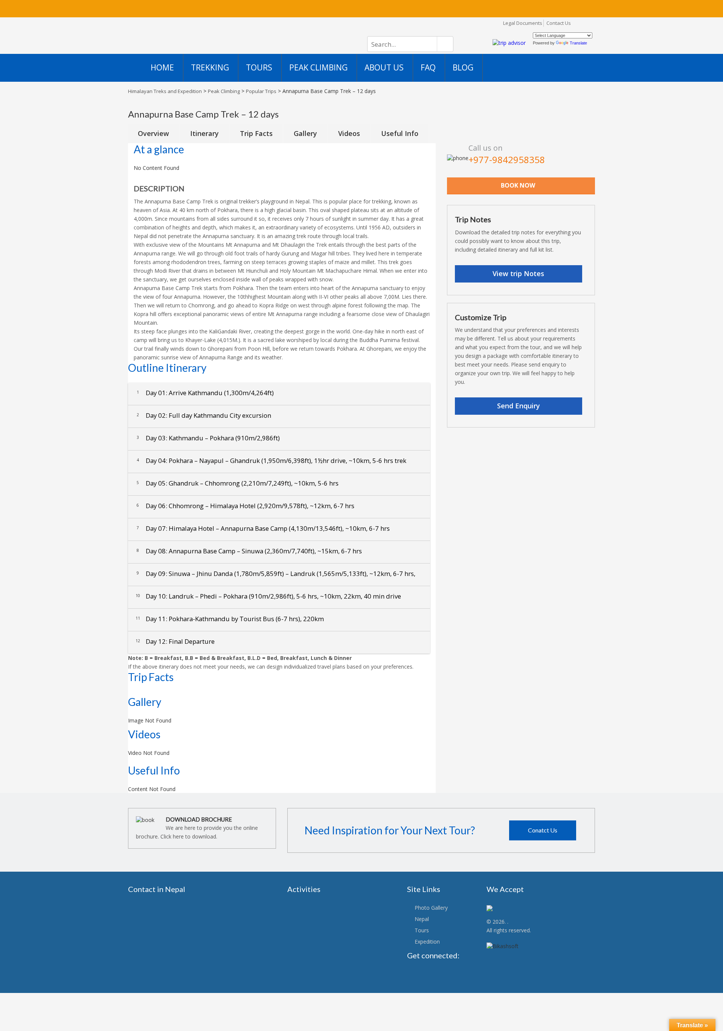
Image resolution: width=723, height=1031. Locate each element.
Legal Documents (522, 23)
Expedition (427, 941)
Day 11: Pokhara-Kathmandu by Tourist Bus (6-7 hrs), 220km (230, 618)
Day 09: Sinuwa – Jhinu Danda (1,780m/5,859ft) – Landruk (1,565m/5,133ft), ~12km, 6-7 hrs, (276, 573)
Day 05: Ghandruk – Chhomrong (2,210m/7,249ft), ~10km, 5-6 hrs (238, 483)
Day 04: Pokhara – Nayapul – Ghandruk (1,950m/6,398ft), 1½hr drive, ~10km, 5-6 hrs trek (271, 460)
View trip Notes (518, 273)
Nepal (422, 919)
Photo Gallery (431, 907)
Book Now (518, 185)
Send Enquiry (518, 405)
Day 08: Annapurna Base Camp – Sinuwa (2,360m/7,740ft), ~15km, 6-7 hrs (249, 551)
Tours (422, 930)
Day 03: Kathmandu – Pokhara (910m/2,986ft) (208, 438)
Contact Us (558, 23)
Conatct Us (542, 830)
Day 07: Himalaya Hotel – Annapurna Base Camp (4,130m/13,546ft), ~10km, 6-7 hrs (263, 528)
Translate (578, 43)
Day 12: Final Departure (175, 641)
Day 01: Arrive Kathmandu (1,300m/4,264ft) (205, 392)
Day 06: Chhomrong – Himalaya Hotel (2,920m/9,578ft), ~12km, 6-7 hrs (245, 505)
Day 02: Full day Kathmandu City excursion (204, 415)
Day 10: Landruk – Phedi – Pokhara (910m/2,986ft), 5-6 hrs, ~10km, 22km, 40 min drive (268, 596)
